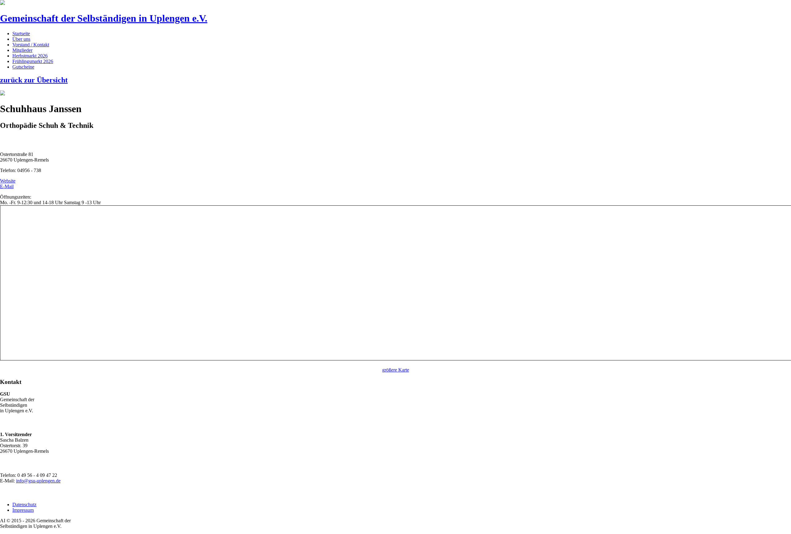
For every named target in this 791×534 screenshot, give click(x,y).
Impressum (23, 510)
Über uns (21, 39)
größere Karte (395, 369)
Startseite (21, 33)
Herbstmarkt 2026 (30, 55)
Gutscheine (23, 66)
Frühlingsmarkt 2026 (32, 61)
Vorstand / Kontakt (30, 44)
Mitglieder (22, 50)
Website (7, 180)
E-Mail (7, 186)
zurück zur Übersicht (34, 80)
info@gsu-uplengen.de (38, 480)
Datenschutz (24, 504)
